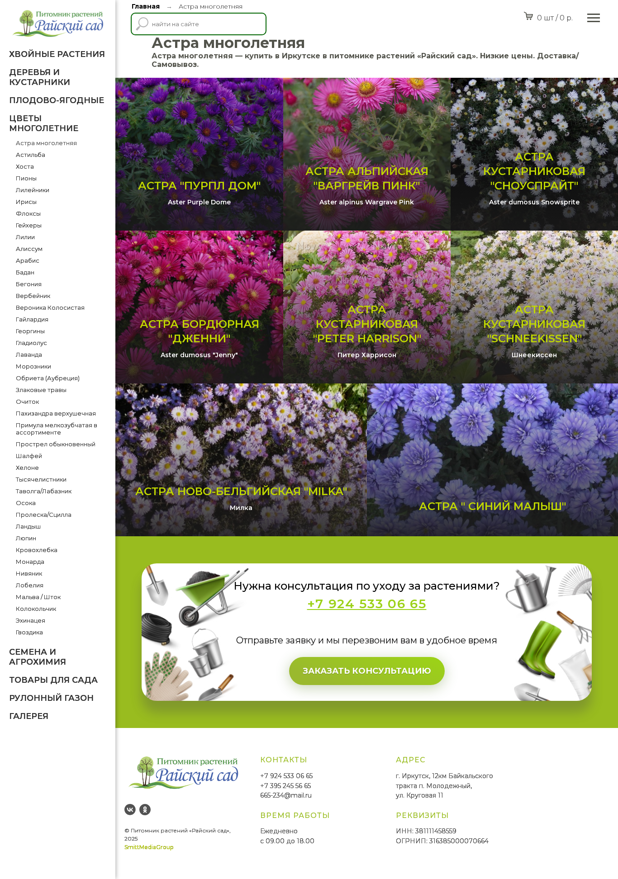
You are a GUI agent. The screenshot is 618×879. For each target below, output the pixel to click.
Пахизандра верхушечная (56, 413)
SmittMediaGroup (148, 847)
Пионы (26, 178)
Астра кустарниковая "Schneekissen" (534, 324)
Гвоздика (29, 632)
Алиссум (29, 248)
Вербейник (33, 295)
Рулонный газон (51, 698)
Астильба (30, 154)
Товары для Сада (53, 680)
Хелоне (27, 467)
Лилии (25, 237)
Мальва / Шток (38, 596)
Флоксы (28, 213)
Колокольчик (36, 608)
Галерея (28, 716)
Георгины (30, 331)
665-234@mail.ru (286, 795)
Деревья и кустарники (39, 77)
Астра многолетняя (46, 142)
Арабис (27, 260)
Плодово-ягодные (56, 100)
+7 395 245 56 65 (285, 786)
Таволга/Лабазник (43, 491)
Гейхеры (29, 225)
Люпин (26, 538)
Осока (26, 502)
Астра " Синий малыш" (492, 506)
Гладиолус (31, 342)
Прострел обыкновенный (55, 444)
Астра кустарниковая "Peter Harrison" (367, 324)
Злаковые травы (41, 389)
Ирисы (26, 201)
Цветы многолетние (43, 123)
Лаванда (29, 354)
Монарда (30, 561)
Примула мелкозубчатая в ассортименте (56, 428)
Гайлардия (32, 319)
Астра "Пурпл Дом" (199, 185)
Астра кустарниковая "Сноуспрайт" (534, 171)
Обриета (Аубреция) (48, 378)
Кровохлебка (36, 549)
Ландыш (28, 526)
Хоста (25, 166)
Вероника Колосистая (50, 307)
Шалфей (29, 455)
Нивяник (29, 573)
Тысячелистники (41, 479)
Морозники (33, 366)
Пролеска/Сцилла (43, 514)
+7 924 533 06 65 (286, 776)
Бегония (29, 284)
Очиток (27, 401)
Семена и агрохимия (37, 657)
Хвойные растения (57, 54)
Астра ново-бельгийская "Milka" (241, 491)
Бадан (25, 272)
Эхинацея (30, 620)
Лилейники (32, 190)
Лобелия (29, 585)
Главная (146, 6)
